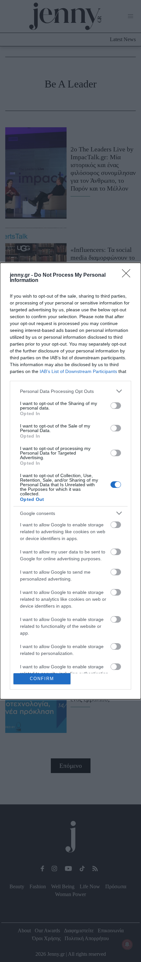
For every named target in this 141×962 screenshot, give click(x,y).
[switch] (116, 405)
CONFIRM (42, 678)
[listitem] (70, 391)
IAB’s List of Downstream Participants (78, 371)
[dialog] (70, 481)
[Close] (128, 275)
